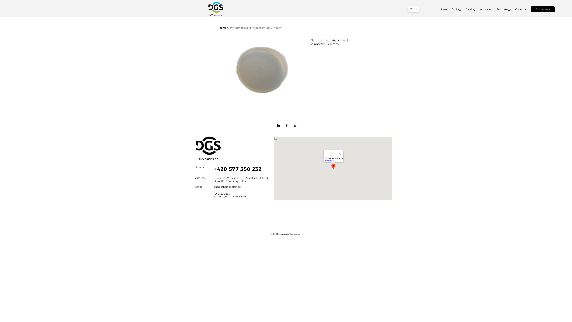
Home (222, 27)
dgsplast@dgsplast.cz (227, 186)
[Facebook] (287, 125)
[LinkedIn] (278, 125)
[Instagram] (295, 125)
